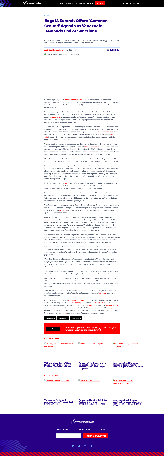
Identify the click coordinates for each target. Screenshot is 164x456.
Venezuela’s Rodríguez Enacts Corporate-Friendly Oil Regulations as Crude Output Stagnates (92, 366)
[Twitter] (127, 3)
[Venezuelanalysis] (32, 3)
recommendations (105, 132)
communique (55, 117)
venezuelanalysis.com (73, 100)
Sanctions (76, 318)
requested (48, 220)
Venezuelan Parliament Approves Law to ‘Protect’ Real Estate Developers (58, 402)
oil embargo (77, 303)
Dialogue (63, 318)
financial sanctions (76, 300)
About (90, 3)
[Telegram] (133, 3)
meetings (63, 210)
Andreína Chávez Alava (53, 50)
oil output (88, 305)
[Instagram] (123, 3)
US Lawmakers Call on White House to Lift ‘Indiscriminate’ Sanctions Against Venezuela (57, 365)
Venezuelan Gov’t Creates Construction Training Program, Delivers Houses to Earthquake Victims (127, 403)
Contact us (84, 429)
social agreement (92, 147)
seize (65, 313)
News (61, 3)
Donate (104, 429)
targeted (111, 308)
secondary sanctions (100, 303)
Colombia (50, 318)
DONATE (100, 3)
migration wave (54, 308)
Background (62, 429)
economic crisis (112, 305)
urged (67, 183)
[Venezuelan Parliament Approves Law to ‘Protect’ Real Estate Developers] (59, 388)
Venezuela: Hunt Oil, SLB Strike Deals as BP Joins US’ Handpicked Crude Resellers (92, 402)
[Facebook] (130, 3)
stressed (102, 293)
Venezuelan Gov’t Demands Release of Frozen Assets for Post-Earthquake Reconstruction (128, 365)
